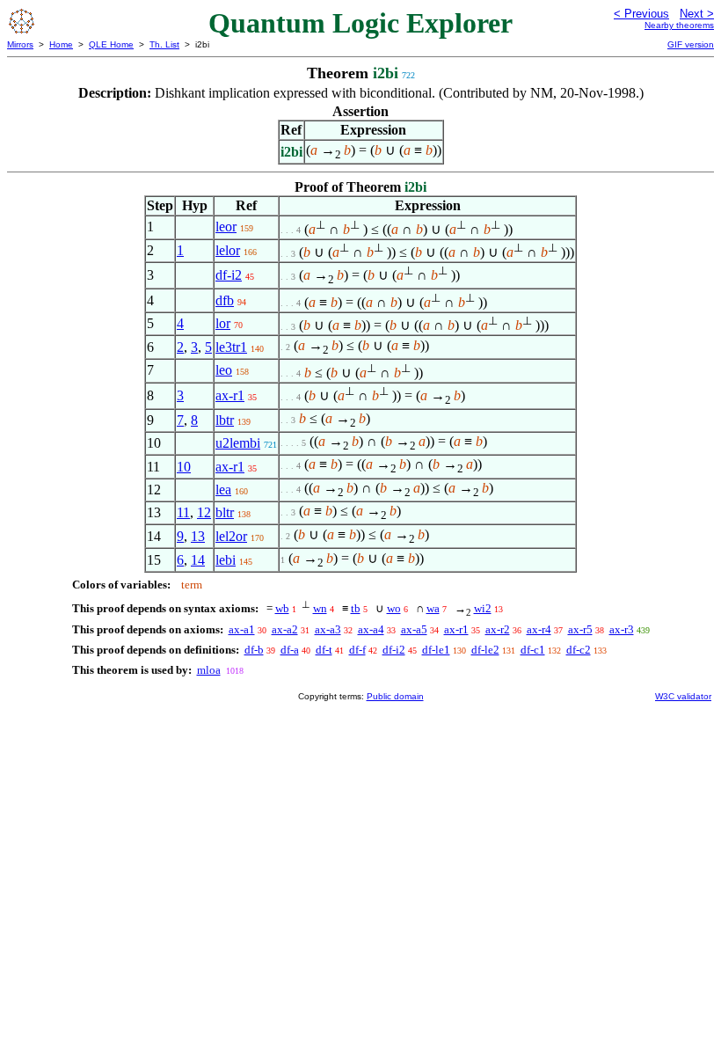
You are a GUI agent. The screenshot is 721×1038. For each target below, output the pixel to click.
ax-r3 (621, 629)
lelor (227, 250)
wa (433, 608)
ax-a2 (285, 629)
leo (223, 369)
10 (184, 466)
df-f (357, 649)
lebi (225, 559)
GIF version (690, 44)
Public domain (395, 696)
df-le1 (436, 649)
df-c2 (578, 649)
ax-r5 (580, 629)
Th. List (164, 44)
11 (183, 512)
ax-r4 (539, 629)
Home (61, 44)
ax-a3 (328, 629)
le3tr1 (231, 347)
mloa (209, 669)
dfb (224, 300)
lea (223, 489)
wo (394, 608)
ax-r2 (497, 629)
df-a (289, 649)
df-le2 (485, 649)
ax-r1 (229, 395)
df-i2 (228, 274)
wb (282, 608)
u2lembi (237, 442)
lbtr (224, 420)
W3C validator (683, 696)
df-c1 (533, 649)
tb (355, 608)
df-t (324, 649)
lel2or (231, 536)
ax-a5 (414, 629)
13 (198, 536)
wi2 (483, 608)
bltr (224, 512)
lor (222, 323)
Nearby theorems (679, 25)
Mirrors (20, 44)
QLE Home (111, 44)
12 (204, 512)
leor (226, 226)
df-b (254, 649)
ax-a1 (242, 629)
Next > (697, 13)
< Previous (641, 13)
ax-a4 (371, 629)
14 (198, 559)
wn (320, 608)
